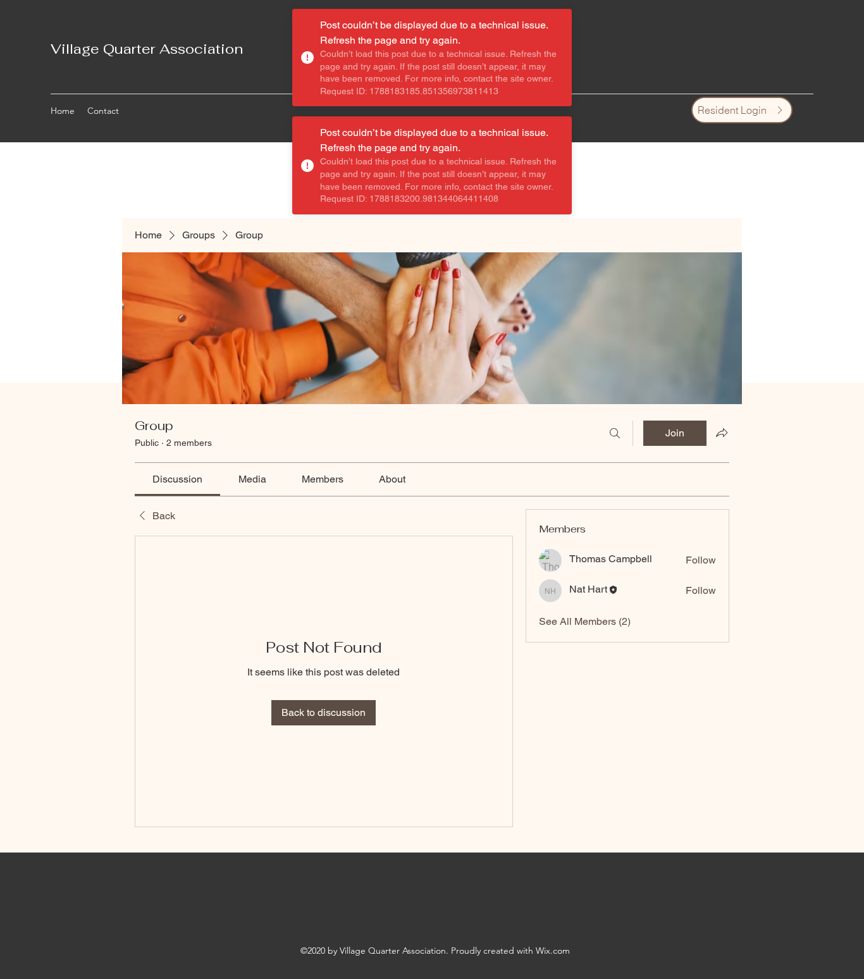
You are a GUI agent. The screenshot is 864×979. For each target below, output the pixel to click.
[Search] (614, 433)
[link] (177, 479)
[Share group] (721, 432)
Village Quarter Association (147, 49)
